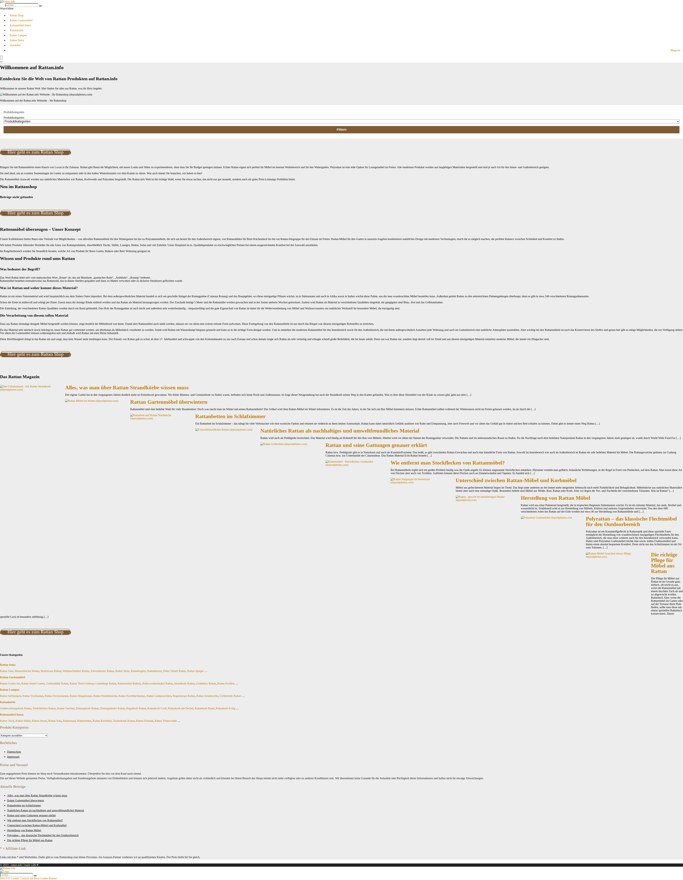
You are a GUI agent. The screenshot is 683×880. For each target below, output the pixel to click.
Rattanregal (69, 720)
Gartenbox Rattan (206, 683)
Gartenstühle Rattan (57, 683)
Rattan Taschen (65, 708)
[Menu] (1, 57)
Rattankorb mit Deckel (180, 708)
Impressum (13, 756)
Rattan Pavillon (226, 683)
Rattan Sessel (39, 720)
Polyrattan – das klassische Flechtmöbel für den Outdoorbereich (631, 521)
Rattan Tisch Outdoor (82, 683)
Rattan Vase (6, 671)
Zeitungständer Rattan (112, 708)
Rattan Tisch (7, 720)
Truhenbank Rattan (124, 720)
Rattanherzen (154, 671)
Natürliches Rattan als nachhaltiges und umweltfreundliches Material (339, 431)
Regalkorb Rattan (136, 708)
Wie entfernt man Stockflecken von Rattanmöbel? (448, 463)
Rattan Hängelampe (81, 695)
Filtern (341, 129)
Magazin (675, 50)
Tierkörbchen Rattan (44, 708)
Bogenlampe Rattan (184, 695)
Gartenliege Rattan (105, 683)
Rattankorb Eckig (225, 708)
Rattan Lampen (18, 35)
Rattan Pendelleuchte (105, 695)
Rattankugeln (138, 671)
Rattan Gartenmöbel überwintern (168, 402)
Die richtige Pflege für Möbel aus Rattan (664, 563)
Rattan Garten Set (10, 683)
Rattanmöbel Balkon (129, 683)
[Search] (1, 61)
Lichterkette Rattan (230, 695)
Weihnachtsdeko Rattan (76, 671)
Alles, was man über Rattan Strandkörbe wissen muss (127, 388)
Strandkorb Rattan (184, 683)
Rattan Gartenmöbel (21, 20)
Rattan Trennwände (166, 720)
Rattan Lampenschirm (159, 695)
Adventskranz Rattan (102, 671)
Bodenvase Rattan (51, 671)
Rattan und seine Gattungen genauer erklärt (376, 445)
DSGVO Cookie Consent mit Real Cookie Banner (28, 878)
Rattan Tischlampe (33, 695)
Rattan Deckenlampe (56, 695)
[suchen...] (40, 5)
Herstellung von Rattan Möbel (555, 498)
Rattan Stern (122, 671)
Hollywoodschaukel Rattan (157, 683)
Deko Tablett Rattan (174, 671)
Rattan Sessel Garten (33, 683)
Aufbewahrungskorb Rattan (15, 708)
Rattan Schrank (144, 720)
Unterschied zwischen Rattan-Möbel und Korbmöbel (516, 480)
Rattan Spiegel (195, 671)
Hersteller (15, 45)
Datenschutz (14, 751)
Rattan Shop (17, 15)
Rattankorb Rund (204, 708)
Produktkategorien (14, 117)
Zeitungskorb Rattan (87, 708)
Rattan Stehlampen (10, 695)
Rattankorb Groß (156, 708)
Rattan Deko (17, 40)
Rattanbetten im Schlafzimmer (230, 416)
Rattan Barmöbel (102, 720)
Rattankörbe (16, 30)
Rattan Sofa (55, 720)
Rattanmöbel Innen (20, 25)
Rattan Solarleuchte (207, 695)
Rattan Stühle (23, 720)
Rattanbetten (84, 720)
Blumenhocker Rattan (27, 671)
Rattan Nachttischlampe (131, 695)
